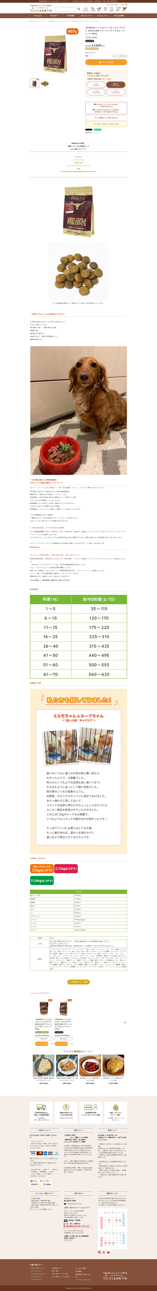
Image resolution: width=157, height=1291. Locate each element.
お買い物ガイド (36, 1265)
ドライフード (44, 21)
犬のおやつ (54, 16)
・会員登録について (56, 1268)
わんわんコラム (102, 16)
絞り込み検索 (119, 16)
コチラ (64, 580)
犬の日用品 (70, 16)
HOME (31, 21)
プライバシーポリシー (83, 1280)
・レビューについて (36, 1276)
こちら (38, 1209)
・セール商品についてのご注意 (60, 1276)
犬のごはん (38, 16)
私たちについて (86, 16)
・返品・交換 (54, 1271)
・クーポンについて (36, 1279)
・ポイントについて (36, 1271)
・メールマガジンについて (38, 1274)
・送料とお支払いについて (38, 1268)
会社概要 (78, 1271)
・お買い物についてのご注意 (59, 1274)
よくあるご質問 (81, 1268)
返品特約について (91, 132)
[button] (32, 1022)
